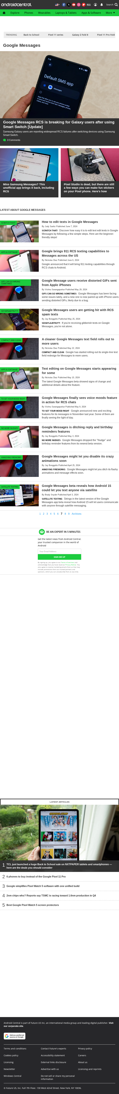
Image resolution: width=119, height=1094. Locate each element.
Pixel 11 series (55, 34)
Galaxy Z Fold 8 (80, 34)
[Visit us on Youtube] (74, 5)
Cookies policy (11, 1055)
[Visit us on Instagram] (79, 5)
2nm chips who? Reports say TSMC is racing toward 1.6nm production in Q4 (51, 895)
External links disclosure (53, 1062)
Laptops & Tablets (66, 12)
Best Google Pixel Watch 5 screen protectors (33, 905)
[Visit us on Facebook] (64, 5)
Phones (28, 12)
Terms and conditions (15, 1048)
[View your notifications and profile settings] (102, 5)
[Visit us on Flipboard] (84, 5)
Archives (76, 514)
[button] (112, 4)
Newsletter (9, 1069)
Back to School (31, 34)
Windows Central (12, 1075)
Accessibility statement (53, 1055)
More (109, 12)
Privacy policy (85, 1048)
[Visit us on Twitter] (69, 5)
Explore (15, 12)
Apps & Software (91, 12)
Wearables (44, 12)
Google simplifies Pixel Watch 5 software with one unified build (43, 886)
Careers (82, 1055)
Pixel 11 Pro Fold (106, 34)
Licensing (8, 1062)
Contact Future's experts (53, 1048)
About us (82, 1062)
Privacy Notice (70, 565)
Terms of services (68, 562)
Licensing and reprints (89, 1069)
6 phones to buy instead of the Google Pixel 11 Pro (36, 876)
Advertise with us (50, 1069)
